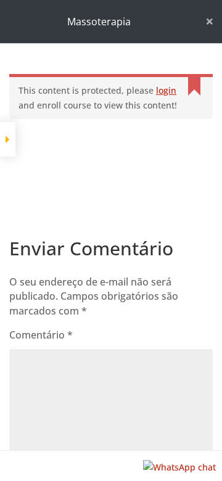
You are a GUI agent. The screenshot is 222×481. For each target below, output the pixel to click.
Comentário (41, 335)
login (166, 90)
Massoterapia (99, 21)
